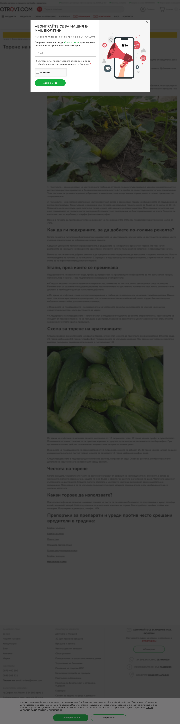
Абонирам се (50, 82)
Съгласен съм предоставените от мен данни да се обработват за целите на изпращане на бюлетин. (64, 62)
